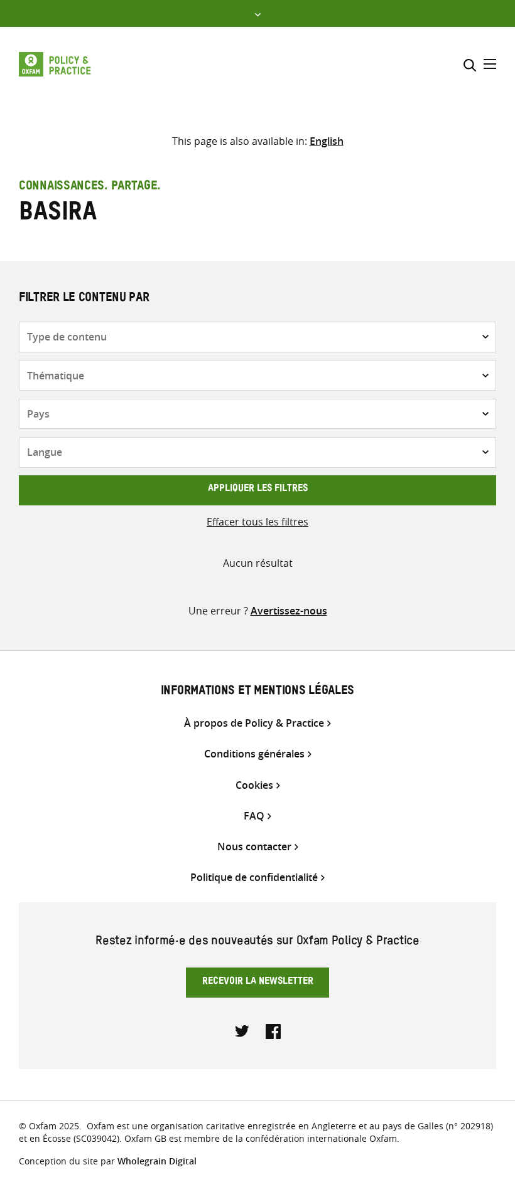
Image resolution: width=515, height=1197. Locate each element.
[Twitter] (242, 1030)
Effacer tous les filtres (257, 522)
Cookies (254, 785)
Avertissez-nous (289, 611)
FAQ (254, 816)
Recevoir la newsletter (257, 982)
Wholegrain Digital (157, 1161)
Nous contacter (254, 847)
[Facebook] (273, 1030)
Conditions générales (254, 754)
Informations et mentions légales (257, 692)
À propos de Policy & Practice (254, 723)
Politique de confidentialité (254, 877)
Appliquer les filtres (258, 489)
